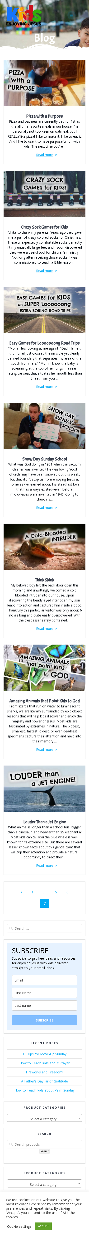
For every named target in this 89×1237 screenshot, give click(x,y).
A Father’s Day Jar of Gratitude (44, 1081)
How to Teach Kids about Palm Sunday (44, 1090)
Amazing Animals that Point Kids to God (44, 701)
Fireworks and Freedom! (44, 1072)
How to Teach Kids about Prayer (44, 1063)
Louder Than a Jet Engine (44, 822)
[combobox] (44, 1118)
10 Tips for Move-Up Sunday (44, 1054)
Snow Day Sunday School (44, 459)
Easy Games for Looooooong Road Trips (44, 343)
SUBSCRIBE (44, 1020)
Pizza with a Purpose (44, 116)
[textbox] (44, 1119)
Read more (44, 154)
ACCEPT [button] (43, 1226)
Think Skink (44, 580)
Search (44, 1151)
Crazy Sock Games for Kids (44, 227)
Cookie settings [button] (19, 1226)
